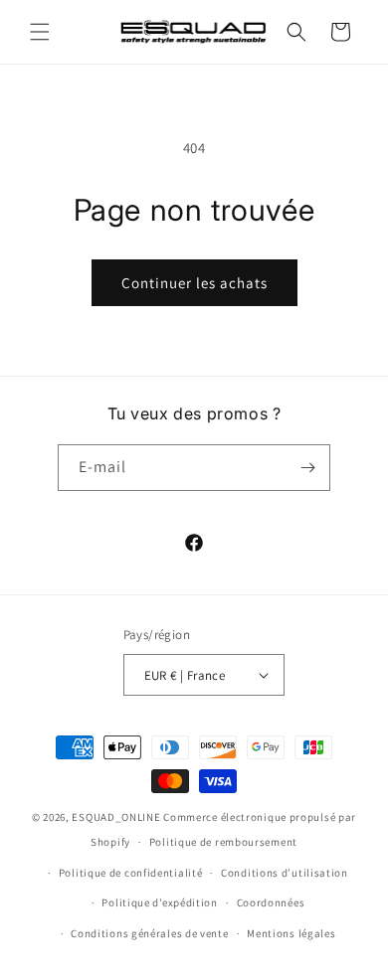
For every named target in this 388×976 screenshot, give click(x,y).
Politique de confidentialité (131, 873)
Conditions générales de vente (149, 933)
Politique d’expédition (159, 902)
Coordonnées (271, 902)
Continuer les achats (194, 282)
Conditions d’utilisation (284, 873)
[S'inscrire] (307, 467)
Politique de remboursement (223, 842)
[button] (40, 32)
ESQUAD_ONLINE (116, 817)
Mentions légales (291, 933)
